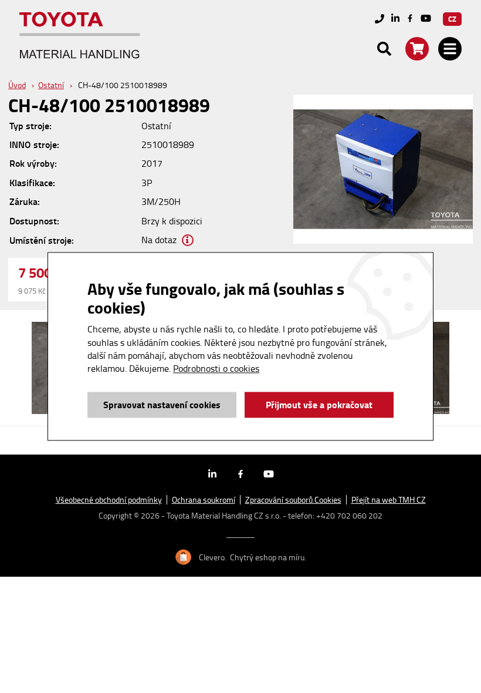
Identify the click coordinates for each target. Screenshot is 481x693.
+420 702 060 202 (349, 515)
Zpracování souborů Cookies (293, 499)
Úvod (17, 84)
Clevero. (212, 557)
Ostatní (51, 84)
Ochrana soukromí (203, 499)
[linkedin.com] (395, 19)
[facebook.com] (410, 19)
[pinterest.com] (426, 19)
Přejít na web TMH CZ (388, 499)
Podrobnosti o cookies (216, 368)
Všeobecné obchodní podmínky (109, 499)
